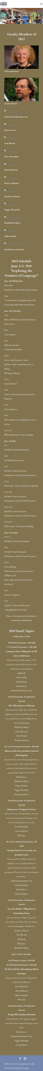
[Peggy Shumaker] (21, 205)
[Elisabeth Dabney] (21, 218)
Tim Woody (9, 143)
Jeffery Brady (10, 236)
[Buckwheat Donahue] (21, 245)
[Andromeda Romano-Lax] (21, 112)
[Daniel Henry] (21, 89)
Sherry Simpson (11, 183)
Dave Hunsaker (11, 156)
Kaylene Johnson (12, 196)
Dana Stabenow (11, 71)
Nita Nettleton (11, 170)
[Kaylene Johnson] (21, 192)
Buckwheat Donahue (14, 249)
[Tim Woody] (21, 139)
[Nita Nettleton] (21, 165)
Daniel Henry (10, 103)
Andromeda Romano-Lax (16, 116)
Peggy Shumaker (12, 209)
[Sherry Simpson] (21, 178)
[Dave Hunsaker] (21, 152)
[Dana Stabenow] (21, 57)
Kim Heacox (10, 130)
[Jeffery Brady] (21, 231)
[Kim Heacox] (21, 125)
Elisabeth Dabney (12, 223)
